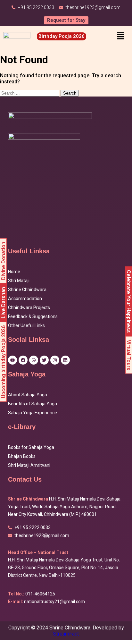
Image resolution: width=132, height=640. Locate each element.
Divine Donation (3, 261)
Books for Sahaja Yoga (31, 447)
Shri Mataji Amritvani (29, 465)
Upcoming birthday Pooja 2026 (3, 361)
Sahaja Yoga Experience (32, 412)
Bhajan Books (22, 456)
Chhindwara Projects (29, 307)
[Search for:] (30, 93)
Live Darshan (3, 302)
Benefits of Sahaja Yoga (32, 403)
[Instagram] (54, 360)
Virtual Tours (129, 355)
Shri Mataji (18, 280)
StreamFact (66, 634)
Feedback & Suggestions (33, 316)
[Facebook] (23, 360)
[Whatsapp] (33, 360)
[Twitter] (44, 360)
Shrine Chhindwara (27, 289)
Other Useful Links (26, 325)
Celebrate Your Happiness (129, 301)
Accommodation (25, 298)
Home (14, 271)
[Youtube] (12, 360)
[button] (120, 36)
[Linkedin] (65, 360)
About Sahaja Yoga (27, 394)
